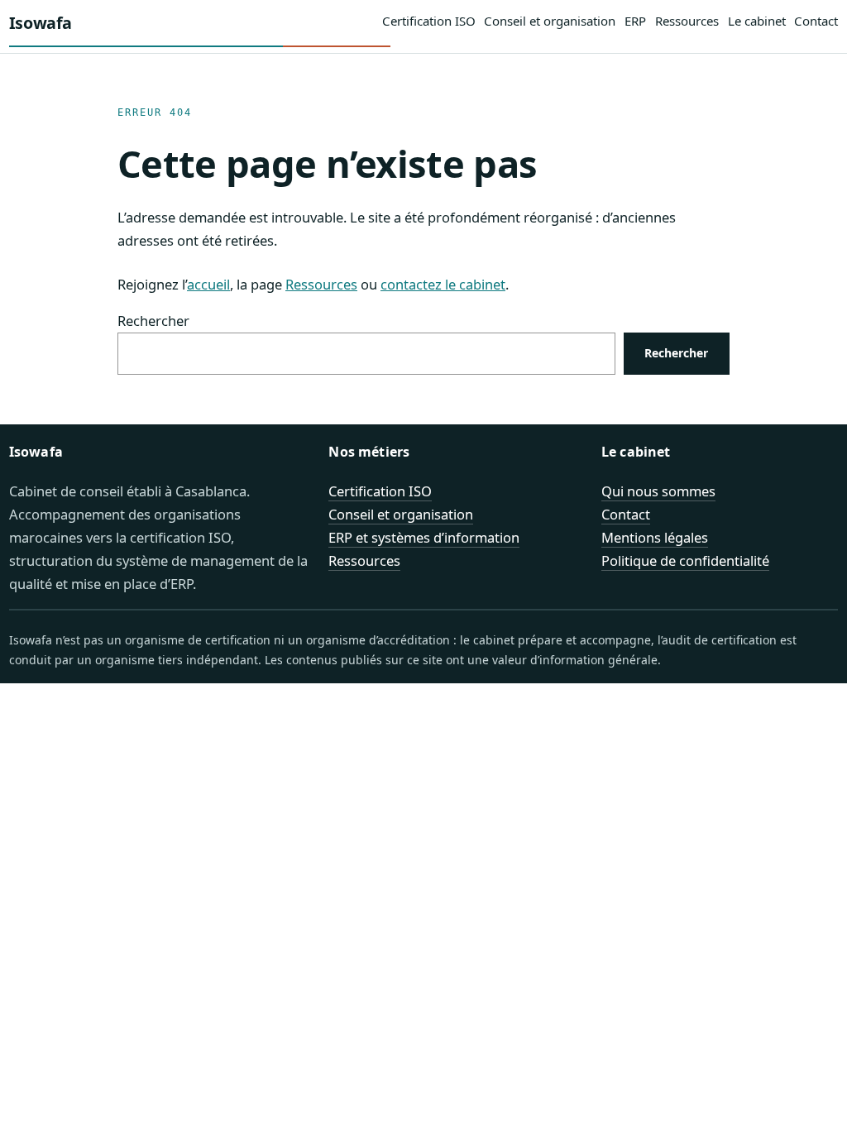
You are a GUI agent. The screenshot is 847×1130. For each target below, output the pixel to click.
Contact (625, 514)
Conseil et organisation (400, 514)
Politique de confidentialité (685, 560)
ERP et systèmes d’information (423, 537)
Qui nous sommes (658, 490)
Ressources (321, 284)
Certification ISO (380, 490)
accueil (208, 284)
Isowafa (40, 23)
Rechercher (153, 320)
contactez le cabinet (442, 284)
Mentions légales (654, 537)
